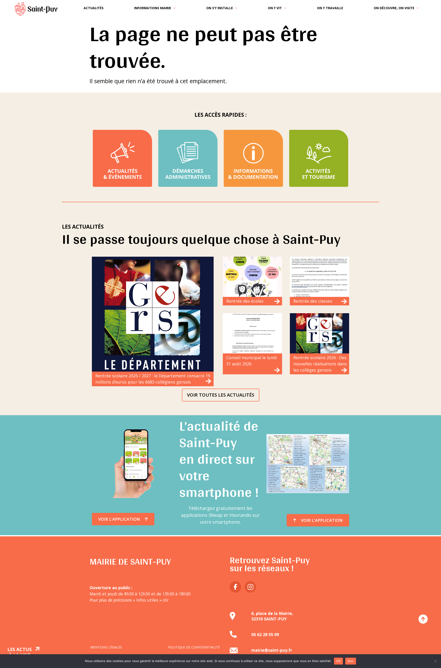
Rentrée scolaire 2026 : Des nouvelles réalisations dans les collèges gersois (320, 364)
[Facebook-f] (235, 587)
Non (351, 661)
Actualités (94, 8)
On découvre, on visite (394, 8)
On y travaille (330, 8)
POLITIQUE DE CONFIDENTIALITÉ (194, 647)
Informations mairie (152, 8)
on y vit (275, 8)
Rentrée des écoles (244, 301)
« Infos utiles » (150, 600)
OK (338, 661)
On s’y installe (219, 8)
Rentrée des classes (312, 301)
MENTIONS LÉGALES (106, 647)
